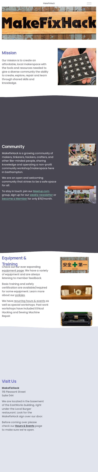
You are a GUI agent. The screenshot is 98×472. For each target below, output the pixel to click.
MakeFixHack (49, 3)
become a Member (14, 198)
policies (20, 295)
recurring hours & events (29, 301)
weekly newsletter (41, 195)
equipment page (13, 270)
